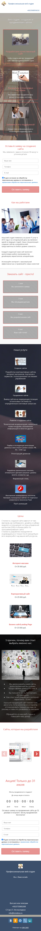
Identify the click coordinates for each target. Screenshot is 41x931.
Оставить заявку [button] (20, 189)
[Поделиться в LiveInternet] (30, 920)
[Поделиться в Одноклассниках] (15, 920)
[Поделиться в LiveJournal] (25, 920)
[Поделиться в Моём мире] (20, 920)
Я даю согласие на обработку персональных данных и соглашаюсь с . (20, 180)
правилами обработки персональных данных (20, 182)
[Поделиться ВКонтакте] (11, 920)
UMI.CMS (25, 927)
